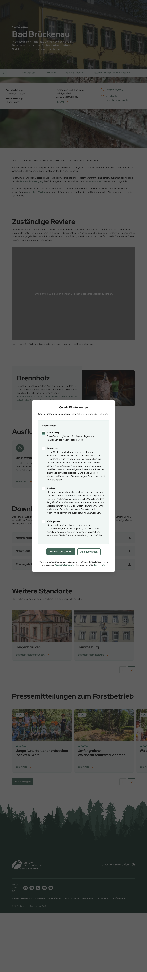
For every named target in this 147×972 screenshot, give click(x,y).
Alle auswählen (89, 551)
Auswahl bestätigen (60, 551)
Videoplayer (53, 521)
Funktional (52, 448)
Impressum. (99, 565)
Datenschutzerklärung (64, 565)
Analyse (51, 488)
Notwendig (53, 432)
